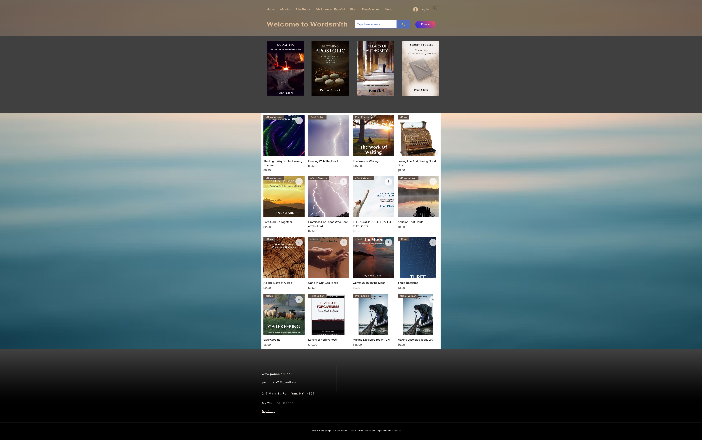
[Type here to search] (403, 24)
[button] (435, 8)
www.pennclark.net (277, 374)
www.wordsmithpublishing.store (380, 430)
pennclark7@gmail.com (280, 382)
